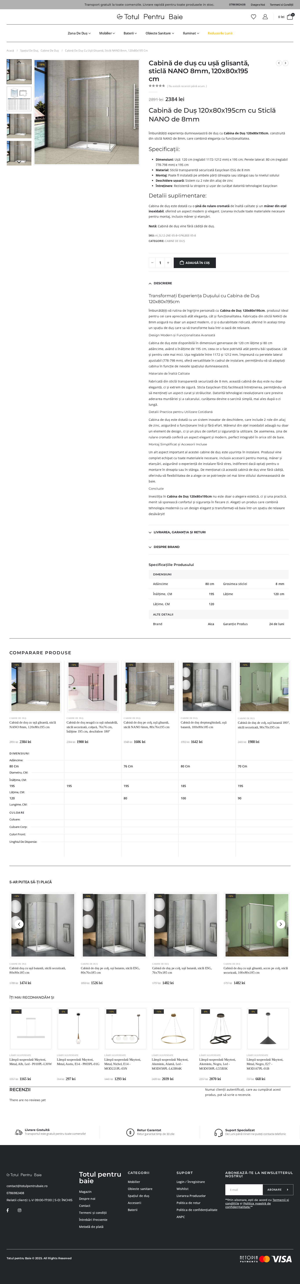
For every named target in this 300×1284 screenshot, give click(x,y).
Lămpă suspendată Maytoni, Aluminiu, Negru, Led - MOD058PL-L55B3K (217, 1064)
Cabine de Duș (175, 241)
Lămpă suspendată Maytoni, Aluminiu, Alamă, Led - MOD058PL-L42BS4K (170, 1064)
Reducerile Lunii (220, 33)
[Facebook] (7, 1210)
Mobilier (105, 33)
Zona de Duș (77, 33)
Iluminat (189, 33)
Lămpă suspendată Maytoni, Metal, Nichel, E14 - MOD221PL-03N (122, 1064)
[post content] (36, 687)
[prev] (279, 63)
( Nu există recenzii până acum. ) (187, 86)
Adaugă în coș (198, 263)
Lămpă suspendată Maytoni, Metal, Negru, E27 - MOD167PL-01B (265, 1064)
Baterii (129, 33)
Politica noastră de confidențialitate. (248, 1205)
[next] (285, 63)
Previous (19, 62)
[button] (34, 112)
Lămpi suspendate (20, 1055)
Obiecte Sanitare (158, 33)
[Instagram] (19, 1210)
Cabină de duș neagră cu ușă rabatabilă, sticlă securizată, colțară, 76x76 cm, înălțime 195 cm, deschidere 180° (92, 727)
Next (19, 162)
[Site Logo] (150, 17)
